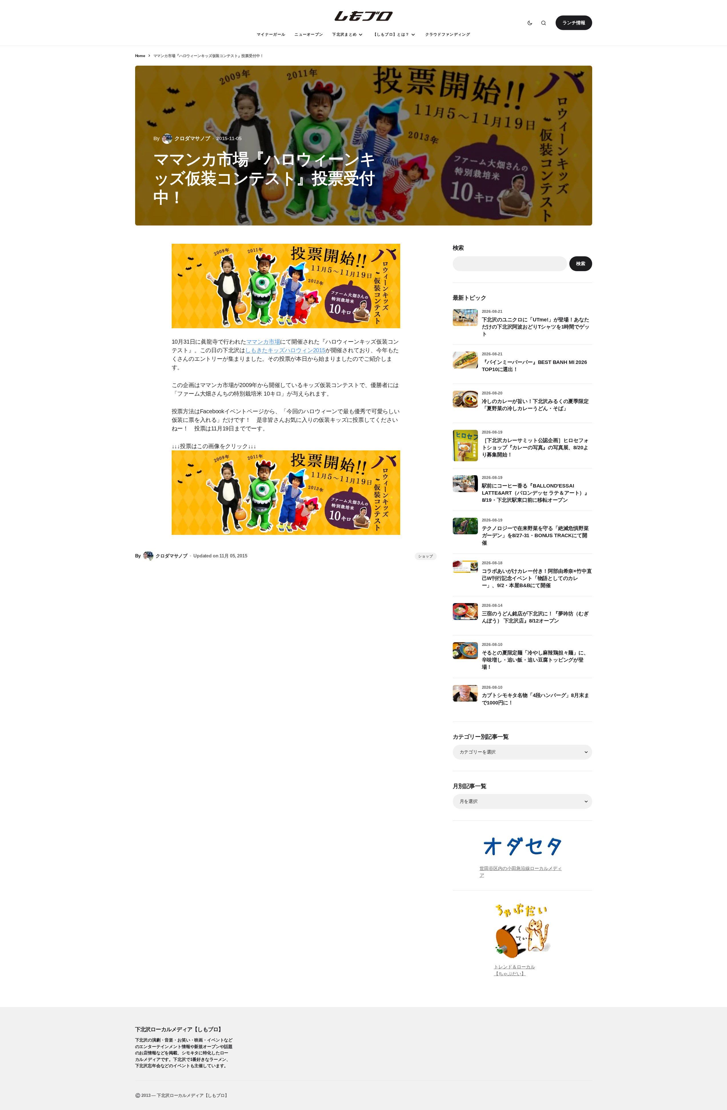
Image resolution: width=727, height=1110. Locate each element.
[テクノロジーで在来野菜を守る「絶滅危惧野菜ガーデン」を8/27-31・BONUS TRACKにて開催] (465, 530)
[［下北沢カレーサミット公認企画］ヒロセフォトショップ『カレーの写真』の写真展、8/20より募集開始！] (465, 445)
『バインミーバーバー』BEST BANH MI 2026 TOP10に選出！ (534, 365)
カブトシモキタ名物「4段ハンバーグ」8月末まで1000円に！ (535, 698)
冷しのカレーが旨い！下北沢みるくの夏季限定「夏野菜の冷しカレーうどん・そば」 (535, 404)
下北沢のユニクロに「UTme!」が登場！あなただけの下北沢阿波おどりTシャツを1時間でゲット (536, 327)
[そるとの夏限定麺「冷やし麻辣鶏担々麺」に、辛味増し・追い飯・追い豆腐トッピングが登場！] (465, 654)
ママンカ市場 (263, 342)
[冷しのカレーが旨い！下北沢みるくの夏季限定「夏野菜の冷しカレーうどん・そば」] (465, 403)
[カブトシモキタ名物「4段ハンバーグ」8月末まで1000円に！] (465, 697)
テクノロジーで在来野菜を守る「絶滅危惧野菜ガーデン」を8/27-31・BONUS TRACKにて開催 (535, 535)
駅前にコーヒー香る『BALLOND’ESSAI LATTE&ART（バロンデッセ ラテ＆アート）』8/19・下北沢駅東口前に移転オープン (536, 493)
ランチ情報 (573, 22)
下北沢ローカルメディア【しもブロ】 (179, 1029)
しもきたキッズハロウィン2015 (285, 350)
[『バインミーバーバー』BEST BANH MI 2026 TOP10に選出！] (465, 364)
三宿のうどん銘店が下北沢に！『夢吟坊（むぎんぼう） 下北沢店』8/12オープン (535, 617)
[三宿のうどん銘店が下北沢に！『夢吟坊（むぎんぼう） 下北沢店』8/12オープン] (465, 615)
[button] (530, 23)
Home (140, 56)
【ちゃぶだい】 (510, 973)
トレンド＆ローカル (514, 966)
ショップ (425, 556)
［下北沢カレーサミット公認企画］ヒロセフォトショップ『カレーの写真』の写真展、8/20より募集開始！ (535, 448)
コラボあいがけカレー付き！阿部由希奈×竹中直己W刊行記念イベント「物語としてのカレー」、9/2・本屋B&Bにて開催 (537, 578)
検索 (458, 248)
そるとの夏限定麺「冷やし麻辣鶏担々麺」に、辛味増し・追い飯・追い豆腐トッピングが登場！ (535, 660)
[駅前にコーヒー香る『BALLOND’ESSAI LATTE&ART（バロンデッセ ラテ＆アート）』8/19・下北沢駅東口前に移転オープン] (465, 487)
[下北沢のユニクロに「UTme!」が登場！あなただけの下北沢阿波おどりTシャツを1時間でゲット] (465, 321)
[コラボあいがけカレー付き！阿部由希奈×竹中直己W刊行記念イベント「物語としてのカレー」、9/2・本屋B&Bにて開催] (465, 573)
